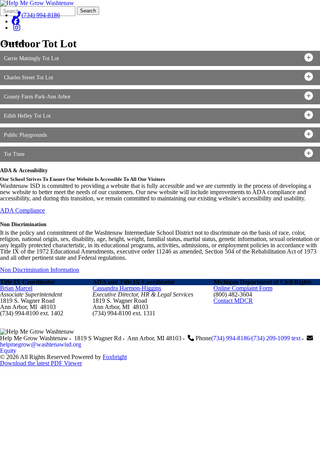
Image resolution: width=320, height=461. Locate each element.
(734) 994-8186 (40, 15)
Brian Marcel (16, 288)
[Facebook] (16, 21)
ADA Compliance (22, 210)
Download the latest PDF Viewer (41, 363)
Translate (14, 42)
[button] (160, 58)
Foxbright (115, 357)
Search (88, 11)
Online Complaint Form (242, 288)
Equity (8, 350)
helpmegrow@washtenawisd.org (40, 344)
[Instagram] (16, 27)
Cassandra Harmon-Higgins (126, 288)
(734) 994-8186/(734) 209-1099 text (255, 338)
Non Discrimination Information (39, 269)
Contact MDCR (233, 300)
